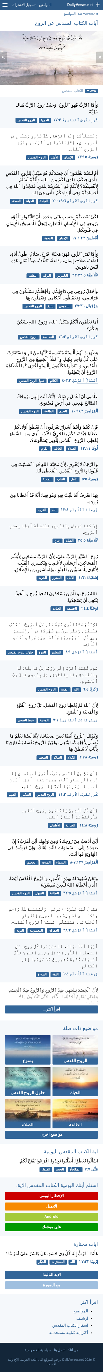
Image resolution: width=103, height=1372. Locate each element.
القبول (39, 893)
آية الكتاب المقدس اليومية (71, 1151)
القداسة (48, 337)
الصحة (16, 201)
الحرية (44, 120)
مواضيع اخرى (51, 1135)
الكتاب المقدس (72, 91)
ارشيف (82, 1319)
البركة (47, 275)
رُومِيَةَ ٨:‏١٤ (89, 825)
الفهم (12, 794)
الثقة (55, 974)
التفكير (26, 794)
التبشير (56, 652)
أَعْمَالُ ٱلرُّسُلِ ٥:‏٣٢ (80, 893)
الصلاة (72, 448)
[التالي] (51, 995)
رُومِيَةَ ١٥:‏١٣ (87, 157)
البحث (60, 1169)
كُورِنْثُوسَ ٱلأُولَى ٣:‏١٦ (78, 337)
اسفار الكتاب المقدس (70, 1326)
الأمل (54, 157)
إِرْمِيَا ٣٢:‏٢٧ (88, 1262)
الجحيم (31, 862)
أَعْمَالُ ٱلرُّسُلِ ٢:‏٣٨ (80, 930)
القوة (42, 652)
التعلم (63, 411)
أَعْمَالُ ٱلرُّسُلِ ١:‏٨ (82, 652)
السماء (61, 862)
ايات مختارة (86, 1244)
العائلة (58, 448)
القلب (61, 479)
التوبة (20, 930)
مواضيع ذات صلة (80, 1028)
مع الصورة (51, 1285)
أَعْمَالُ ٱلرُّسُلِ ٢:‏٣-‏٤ (80, 381)
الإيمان (68, 157)
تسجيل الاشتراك (24, 5)
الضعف (43, 757)
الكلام (54, 381)
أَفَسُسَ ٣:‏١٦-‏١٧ (85, 238)
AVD (93, 91)
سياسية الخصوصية (37, 1350)
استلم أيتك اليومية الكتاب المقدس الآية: (57, 1185)
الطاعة (49, 411)
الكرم (44, 448)
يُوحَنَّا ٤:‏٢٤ (89, 609)
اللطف (33, 275)
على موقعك (51, 1227)
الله (54, 510)
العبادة (44, 201)
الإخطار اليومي (52, 1196)
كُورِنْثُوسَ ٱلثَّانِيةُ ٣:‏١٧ (75, 120)
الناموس (62, 275)
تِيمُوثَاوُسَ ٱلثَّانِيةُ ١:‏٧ (75, 720)
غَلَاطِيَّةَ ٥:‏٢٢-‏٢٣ (85, 275)
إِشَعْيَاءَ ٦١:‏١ (88, 578)
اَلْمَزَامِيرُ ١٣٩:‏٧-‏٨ (84, 863)
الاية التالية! (51, 1275)
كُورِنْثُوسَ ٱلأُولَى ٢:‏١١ (78, 795)
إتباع (51, 306)
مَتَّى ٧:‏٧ (91, 1169)
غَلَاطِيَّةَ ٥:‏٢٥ (88, 541)
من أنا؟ (73, 1350)
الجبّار (42, 1262)
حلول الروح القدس (31, 381)
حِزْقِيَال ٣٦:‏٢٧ (86, 306)
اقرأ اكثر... (51, 1009)
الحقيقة (72, 608)
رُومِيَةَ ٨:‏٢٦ (89, 757)
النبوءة (42, 974)
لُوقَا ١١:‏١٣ (89, 449)
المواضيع (45, 5)
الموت (46, 862)
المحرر (57, 578)
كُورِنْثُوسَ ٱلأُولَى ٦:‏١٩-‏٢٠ (75, 201)
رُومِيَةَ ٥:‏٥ (90, 479)
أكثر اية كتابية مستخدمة (68, 1333)
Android (51, 1217)
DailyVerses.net (88, 14)
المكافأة (75, 1169)
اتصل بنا (60, 1350)
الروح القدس (26, 120)
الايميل (51, 1207)
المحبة (48, 238)
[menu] (5, 7)
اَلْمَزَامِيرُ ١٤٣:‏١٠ (84, 411)
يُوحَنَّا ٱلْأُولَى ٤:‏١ (80, 974)
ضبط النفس (26, 720)
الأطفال (55, 825)
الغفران (53, 930)
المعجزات (58, 1262)
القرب (42, 510)
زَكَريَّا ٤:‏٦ (90, 690)
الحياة (30, 201)
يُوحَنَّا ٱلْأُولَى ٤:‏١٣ (79, 510)
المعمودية (36, 930)
